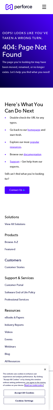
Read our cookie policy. (34, 385)
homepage (34, 129)
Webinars (10, 346)
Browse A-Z (11, 242)
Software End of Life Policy (20, 292)
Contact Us (15, 190)
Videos (9, 332)
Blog (7, 354)
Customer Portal (14, 285)
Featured (10, 249)
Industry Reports (14, 324)
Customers (13, 260)
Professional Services (17, 299)
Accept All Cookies (24, 393)
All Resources (12, 361)
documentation (32, 154)
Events (8, 339)
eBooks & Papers (14, 317)
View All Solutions (15, 224)
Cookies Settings (24, 401)
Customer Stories (14, 267)
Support (14, 161)
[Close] (45, 369)
